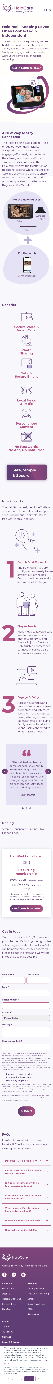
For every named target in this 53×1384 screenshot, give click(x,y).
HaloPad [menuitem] (6, 1309)
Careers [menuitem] (6, 1326)
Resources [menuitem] (33, 1314)
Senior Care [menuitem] (8, 1288)
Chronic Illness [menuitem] (9, 1304)
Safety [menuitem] (31, 1299)
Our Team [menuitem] (7, 1332)
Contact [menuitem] (6, 1337)
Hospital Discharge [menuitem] (11, 1299)
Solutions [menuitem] (7, 1283)
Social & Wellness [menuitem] (36, 1304)
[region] (26, 891)
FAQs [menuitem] (30, 1309)
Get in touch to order (26, 67)
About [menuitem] (5, 1321)
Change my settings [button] (15, 1379)
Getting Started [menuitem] (36, 1288)
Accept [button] (29, 1379)
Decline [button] (40, 1379)
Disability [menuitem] (6, 1294)
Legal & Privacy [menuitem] (10, 1342)
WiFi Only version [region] (26, 880)
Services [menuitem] (32, 1283)
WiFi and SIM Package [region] (26, 886)
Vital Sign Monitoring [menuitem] (38, 1294)
